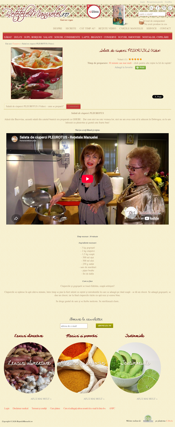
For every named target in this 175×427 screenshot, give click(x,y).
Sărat (8, 37)
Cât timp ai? (87, 28)
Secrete (71, 28)
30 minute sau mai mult (120, 63)
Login (142, 2)
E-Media (169, 420)
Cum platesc (55, 408)
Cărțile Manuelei (131, 28)
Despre (57, 28)
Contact (165, 28)
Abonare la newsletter (86, 319)
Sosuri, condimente (67, 37)
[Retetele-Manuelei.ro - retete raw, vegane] (36, 14)
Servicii (151, 28)
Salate (48, 37)
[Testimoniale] (135, 392)
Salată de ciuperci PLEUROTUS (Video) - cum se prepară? (35, 106)
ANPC (112, 408)
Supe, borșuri (33, 37)
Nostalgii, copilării (155, 37)
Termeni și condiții (39, 408)
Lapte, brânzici (92, 37)
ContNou (168, 2)
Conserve (110, 37)
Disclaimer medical (20, 408)
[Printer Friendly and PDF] (140, 67)
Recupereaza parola (155, 2)
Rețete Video (107, 28)
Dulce (18, 37)
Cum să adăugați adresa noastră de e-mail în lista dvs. (84, 408)
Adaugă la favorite (124, 67)
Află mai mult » (41, 398)
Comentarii (73, 106)
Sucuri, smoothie (129, 37)
